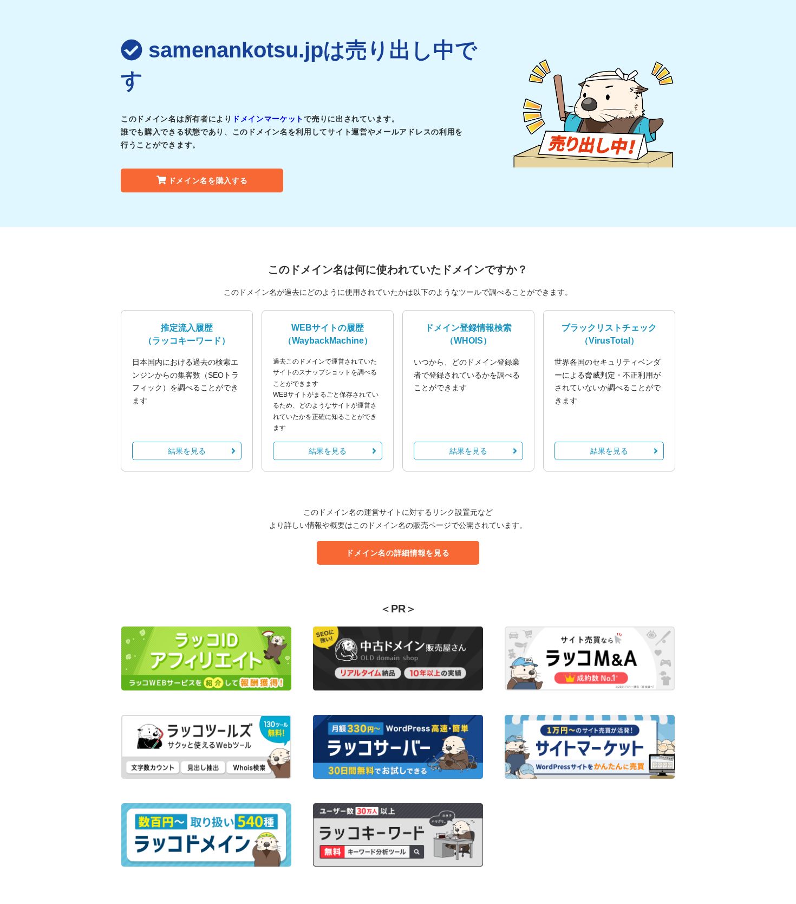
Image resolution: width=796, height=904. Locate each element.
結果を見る (187, 451)
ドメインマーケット (268, 118)
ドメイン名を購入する (208, 180)
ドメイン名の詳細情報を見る (397, 552)
